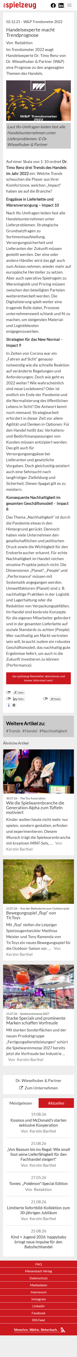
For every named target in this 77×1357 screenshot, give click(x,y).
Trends (14, 730)
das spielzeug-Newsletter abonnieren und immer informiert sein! (38, 678)
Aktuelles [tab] (56, 1103)
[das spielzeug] (19, 5)
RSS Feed (38, 1320)
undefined (8, 699)
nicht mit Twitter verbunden (45, 699)
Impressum (38, 1292)
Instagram (38, 1299)
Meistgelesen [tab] (20, 1103)
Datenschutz (39, 1278)
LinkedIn (38, 1306)
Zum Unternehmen (41, 1087)
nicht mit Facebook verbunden (8, 692)
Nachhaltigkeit (54, 730)
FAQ (38, 1264)
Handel (30, 730)
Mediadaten (38, 1285)
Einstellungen (13, 705)
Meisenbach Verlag (38, 1271)
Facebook (38, 1313)
